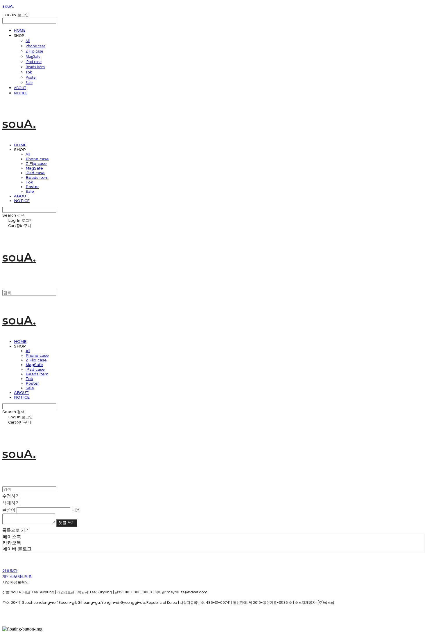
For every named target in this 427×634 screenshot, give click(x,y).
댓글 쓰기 (67, 522)
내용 (75, 509)
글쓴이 (8, 509)
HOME (19, 30)
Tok (29, 72)
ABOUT (20, 87)
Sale (29, 82)
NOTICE (20, 93)
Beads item (35, 66)
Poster (31, 77)
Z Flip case (34, 51)
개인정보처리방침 (17, 576)
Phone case (35, 45)
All (28, 40)
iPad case (34, 61)
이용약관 (9, 570)
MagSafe (33, 56)
